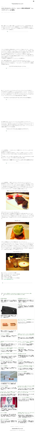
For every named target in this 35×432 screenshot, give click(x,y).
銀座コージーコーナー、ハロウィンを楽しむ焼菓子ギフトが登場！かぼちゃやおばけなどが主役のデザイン (26, 338)
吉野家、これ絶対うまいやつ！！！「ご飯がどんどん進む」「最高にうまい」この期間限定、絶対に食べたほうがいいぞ (9, 301)
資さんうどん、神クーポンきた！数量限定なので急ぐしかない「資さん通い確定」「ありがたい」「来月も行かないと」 (9, 422)
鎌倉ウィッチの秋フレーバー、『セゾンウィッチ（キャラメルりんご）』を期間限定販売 (8, 331)
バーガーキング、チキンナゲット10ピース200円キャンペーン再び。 (15, 294)
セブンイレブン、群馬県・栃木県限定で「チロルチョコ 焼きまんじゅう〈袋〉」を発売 (9, 351)
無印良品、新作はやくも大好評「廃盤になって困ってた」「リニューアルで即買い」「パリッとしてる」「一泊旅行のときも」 (9, 316)
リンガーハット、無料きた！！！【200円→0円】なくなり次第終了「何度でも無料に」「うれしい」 (9, 336)
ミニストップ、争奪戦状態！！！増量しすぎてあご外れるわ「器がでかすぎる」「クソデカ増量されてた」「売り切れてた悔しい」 (26, 422)
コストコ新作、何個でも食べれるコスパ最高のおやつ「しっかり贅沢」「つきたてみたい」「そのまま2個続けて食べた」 (9, 363)
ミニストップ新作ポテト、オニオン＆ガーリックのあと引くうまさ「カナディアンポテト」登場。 (18, 293)
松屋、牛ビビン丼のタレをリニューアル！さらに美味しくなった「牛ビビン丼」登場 (26, 394)
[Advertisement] (17, 19)
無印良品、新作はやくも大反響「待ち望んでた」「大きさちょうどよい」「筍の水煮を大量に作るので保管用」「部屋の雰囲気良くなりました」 (26, 416)
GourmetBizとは (12, 426)
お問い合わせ (16, 426)
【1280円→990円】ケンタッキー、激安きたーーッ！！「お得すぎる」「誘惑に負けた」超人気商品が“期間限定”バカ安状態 (9, 409)
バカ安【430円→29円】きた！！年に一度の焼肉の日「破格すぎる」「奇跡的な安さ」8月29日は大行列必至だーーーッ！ (26, 307)
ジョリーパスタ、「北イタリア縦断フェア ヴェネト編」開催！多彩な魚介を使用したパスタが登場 (9, 394)
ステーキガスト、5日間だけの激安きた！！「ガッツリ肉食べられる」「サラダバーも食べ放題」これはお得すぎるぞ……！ (26, 363)
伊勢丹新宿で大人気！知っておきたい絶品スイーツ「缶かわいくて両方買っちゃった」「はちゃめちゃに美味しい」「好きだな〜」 (26, 301)
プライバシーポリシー (22, 426)
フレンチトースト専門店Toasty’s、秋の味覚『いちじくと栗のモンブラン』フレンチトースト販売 (26, 369)
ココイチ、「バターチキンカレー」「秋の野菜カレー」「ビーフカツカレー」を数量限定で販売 (26, 344)
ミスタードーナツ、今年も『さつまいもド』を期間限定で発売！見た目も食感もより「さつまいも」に (26, 389)
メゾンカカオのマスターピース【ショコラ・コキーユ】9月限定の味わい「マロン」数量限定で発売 (9, 383)
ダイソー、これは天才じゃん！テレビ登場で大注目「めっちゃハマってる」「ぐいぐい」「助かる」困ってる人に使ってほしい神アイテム (26, 400)
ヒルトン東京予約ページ (8, 279)
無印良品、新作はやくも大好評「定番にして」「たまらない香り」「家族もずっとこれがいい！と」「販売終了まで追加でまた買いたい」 (9, 345)
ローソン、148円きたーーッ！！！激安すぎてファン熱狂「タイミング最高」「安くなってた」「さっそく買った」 (9, 368)
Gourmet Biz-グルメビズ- (17, 428)
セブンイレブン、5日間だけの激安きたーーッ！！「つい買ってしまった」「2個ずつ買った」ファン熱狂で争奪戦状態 (26, 374)
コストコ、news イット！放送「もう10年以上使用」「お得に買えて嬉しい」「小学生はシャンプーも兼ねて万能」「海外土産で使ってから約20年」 (9, 415)
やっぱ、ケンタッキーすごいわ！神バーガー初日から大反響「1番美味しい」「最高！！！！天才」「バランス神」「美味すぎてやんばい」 (9, 357)
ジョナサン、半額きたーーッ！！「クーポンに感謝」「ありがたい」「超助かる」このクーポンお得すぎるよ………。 (9, 388)
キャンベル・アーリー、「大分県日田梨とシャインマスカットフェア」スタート (26, 322)
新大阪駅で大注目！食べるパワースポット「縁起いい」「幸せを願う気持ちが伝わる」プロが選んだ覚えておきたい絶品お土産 (26, 356)
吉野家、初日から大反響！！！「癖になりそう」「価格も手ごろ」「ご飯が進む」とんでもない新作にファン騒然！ (26, 350)
